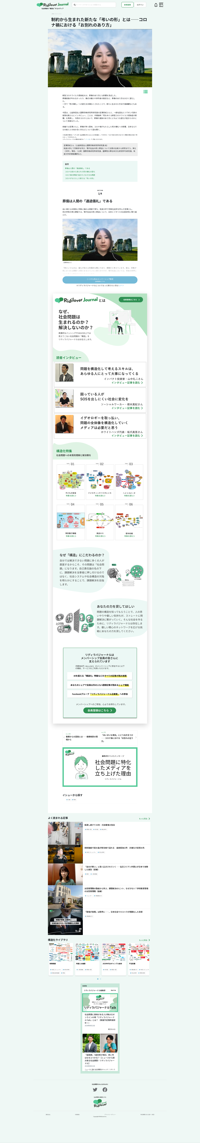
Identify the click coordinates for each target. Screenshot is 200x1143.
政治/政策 (101, 852)
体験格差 (53, 963)
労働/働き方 (99, 896)
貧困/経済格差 (55, 973)
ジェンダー (89, 896)
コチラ (121, 285)
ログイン (140, 4)
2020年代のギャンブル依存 (112, 963)
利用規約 (77, 1114)
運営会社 (48, 1114)
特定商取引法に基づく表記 (147, 1114)
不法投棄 (132, 963)
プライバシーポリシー (110, 1114)
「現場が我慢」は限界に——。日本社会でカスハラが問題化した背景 (113, 911)
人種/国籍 (94, 874)
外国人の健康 (80, 963)
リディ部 (87, 139)
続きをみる (111, 1029)
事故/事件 (103, 829)
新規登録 (127, 4)
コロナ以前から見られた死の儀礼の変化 (80, 171)
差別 (87, 874)
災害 (69, 799)
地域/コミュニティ (91, 852)
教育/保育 (66, 969)
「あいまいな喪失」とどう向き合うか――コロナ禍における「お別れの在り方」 (117, 738)
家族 (74, 799)
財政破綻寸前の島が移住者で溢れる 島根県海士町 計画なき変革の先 (114, 847)
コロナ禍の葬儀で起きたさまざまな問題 (80, 175)
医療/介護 (88, 829)
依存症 (96, 829)
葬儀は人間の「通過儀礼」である (77, 168)
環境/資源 (142, 973)
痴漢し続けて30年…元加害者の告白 (99, 824)
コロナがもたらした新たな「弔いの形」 (80, 178)
